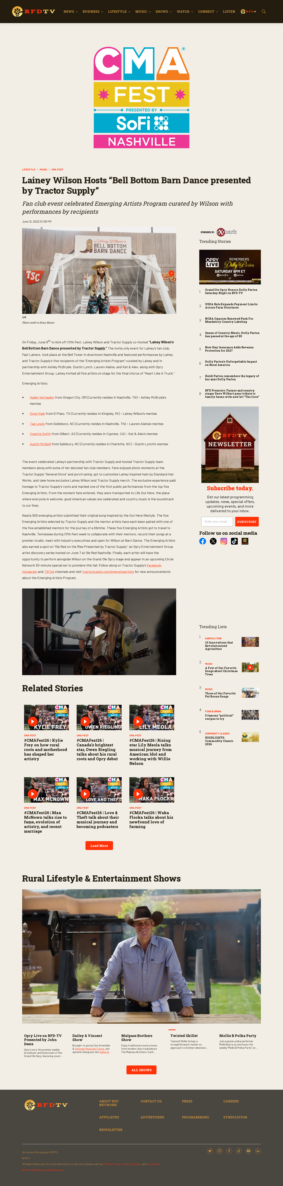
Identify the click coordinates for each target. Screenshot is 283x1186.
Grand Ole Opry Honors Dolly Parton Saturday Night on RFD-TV (231, 291)
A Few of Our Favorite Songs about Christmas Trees (221, 671)
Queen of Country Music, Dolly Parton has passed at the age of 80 (232, 334)
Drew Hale (37, 413)
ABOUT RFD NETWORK (108, 1103)
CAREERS (231, 1101)
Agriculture (213, 638)
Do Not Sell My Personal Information (43, 1170)
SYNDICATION (235, 1117)
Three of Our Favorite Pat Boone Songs (220, 694)
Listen (229, 11)
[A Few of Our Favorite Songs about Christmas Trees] (250, 667)
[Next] (171, 273)
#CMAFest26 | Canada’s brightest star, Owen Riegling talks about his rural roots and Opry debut (97, 749)
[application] (99, 631)
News (69, 11)
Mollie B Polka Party (237, 1035)
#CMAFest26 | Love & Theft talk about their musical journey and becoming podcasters (98, 819)
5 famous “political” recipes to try (219, 717)
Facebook (154, 565)
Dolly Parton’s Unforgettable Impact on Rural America (231, 363)
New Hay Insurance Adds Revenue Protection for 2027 (229, 349)
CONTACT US (151, 1101)
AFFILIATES (109, 1117)
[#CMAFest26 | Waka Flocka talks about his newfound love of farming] (151, 789)
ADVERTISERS (152, 1117)
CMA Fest (57, 169)
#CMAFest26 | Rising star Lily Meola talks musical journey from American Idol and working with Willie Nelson (150, 752)
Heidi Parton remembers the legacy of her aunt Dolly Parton (232, 378)
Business (91, 11)
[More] (77, 11)
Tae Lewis (37, 424)
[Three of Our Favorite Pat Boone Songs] (250, 693)
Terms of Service (130, 1164)
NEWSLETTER (110, 1130)
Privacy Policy (112, 1164)
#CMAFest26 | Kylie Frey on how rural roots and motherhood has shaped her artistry (45, 749)
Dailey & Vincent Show (87, 1037)
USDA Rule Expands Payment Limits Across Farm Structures (231, 306)
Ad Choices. (153, 1164)
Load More (99, 846)
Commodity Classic (217, 733)
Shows (162, 11)
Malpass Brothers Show (136, 1037)
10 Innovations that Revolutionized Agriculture (219, 646)
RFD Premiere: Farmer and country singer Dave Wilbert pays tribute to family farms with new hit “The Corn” (232, 394)
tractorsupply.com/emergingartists (108, 571)
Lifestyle (117, 11)
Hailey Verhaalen (42, 397)
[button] (99, 631)
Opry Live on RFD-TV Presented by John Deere (43, 1039)
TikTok (49, 571)
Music (141, 11)
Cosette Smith (40, 434)
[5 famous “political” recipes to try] (250, 715)
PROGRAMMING (195, 1117)
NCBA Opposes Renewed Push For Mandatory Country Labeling (229, 320)
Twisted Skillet (184, 1035)
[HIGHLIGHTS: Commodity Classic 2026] (250, 737)
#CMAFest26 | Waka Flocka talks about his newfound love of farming (151, 819)
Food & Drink (213, 711)
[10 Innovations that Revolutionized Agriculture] (250, 642)
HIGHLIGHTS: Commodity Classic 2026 (219, 741)
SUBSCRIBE (247, 521)
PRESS (187, 1101)
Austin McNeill (40, 444)
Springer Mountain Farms (89, 1048)
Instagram (29, 571)
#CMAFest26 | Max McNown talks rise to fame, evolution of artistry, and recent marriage (45, 822)
